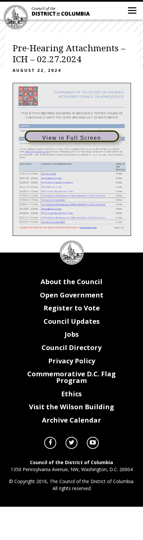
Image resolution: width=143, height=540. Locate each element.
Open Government (71, 294)
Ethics (71, 393)
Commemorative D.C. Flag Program (71, 377)
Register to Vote (72, 307)
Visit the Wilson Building (71, 406)
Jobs (72, 334)
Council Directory (71, 347)
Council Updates (72, 321)
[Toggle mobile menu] (131, 10)
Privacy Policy (71, 360)
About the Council (71, 281)
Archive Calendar (71, 420)
